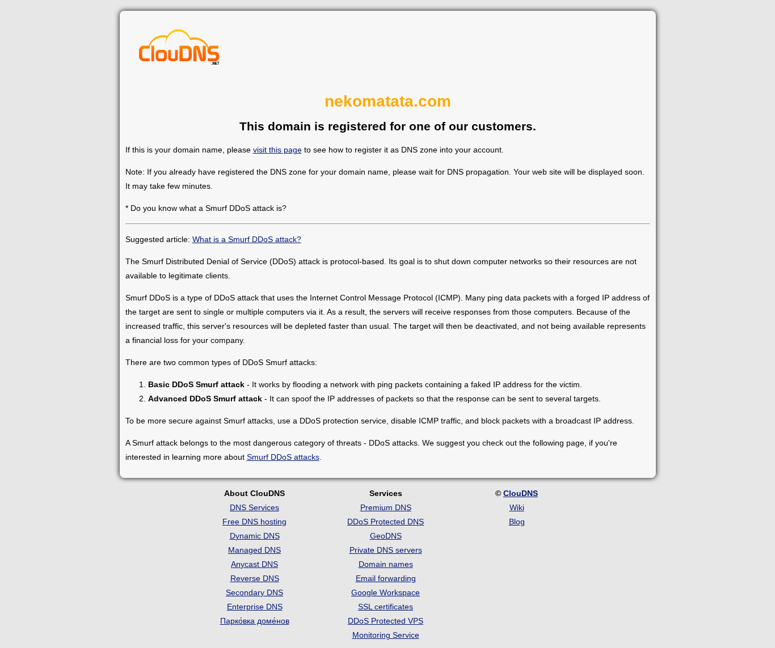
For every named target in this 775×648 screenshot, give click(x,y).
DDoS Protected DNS (385, 521)
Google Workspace (385, 592)
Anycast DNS (254, 564)
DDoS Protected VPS (385, 620)
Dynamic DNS (255, 535)
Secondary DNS (254, 592)
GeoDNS (386, 535)
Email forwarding (386, 578)
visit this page (277, 149)
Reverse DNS (254, 578)
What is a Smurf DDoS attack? (246, 239)
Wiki (516, 507)
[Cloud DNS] (179, 50)
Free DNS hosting (254, 521)
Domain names (386, 564)
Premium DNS (385, 507)
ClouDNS (520, 493)
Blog (517, 521)
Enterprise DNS (255, 606)
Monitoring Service (385, 634)
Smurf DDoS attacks (283, 456)
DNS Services (254, 507)
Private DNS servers (385, 549)
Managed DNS (254, 549)
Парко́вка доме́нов (254, 620)
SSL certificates (385, 606)
